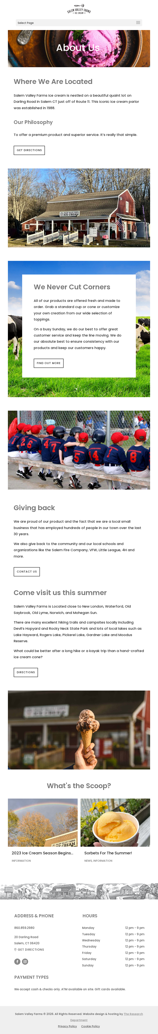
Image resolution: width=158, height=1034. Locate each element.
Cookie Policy (90, 1026)
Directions (26, 672)
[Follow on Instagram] (25, 962)
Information (21, 861)
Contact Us (27, 572)
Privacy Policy (67, 1026)
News (88, 861)
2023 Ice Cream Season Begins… (42, 853)
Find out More (49, 363)
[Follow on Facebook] (17, 962)
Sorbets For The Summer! (108, 853)
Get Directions (29, 150)
